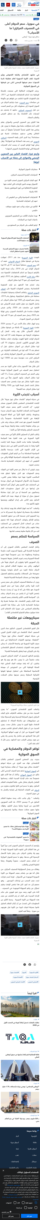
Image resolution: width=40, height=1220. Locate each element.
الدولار (36, 789)
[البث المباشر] (8, 5)
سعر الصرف (24, 102)
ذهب (17, 1154)
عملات (34, 1154)
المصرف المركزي (25, 110)
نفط (17, 1148)
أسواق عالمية (32, 1148)
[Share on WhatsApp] (16, 40)
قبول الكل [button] (29, 1216)
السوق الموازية (30, 770)
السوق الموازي (26, 774)
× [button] (3, 1170)
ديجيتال (34, 1161)
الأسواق (10, 9)
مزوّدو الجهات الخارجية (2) (13, 1185)
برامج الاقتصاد (14, 1167)
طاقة (35, 1142)
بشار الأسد (31, 276)
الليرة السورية (27, 257)
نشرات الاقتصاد (31, 1167)
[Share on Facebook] (11, 40)
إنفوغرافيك (15, 1161)
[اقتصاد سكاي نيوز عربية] (31, 4)
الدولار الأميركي (14, 261)
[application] (20, 692)
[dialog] (20, 1194)
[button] (19, 4)
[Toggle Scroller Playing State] (38, 14)
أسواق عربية (15, 1142)
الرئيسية (34, 9)
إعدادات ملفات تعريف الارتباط (14, 1197)
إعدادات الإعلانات (12, 1194)
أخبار (17, 1135)
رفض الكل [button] (11, 1216)
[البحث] (13, 5)
